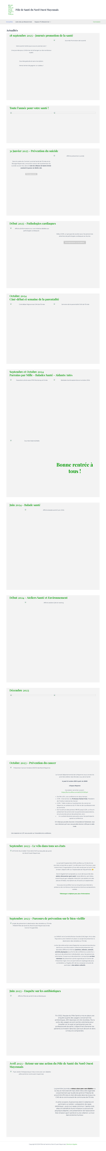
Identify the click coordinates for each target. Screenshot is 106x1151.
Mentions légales (72, 1144)
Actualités (9, 22)
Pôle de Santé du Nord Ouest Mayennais (37, 9)
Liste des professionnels (23, 22)
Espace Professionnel (42, 22)
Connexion (96, 22)
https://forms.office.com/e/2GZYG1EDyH (74, 792)
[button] (50, 22)
